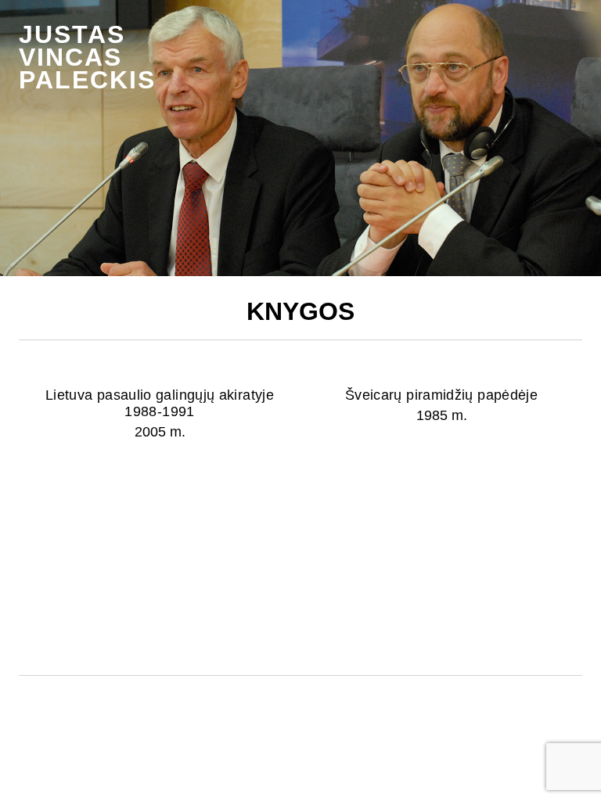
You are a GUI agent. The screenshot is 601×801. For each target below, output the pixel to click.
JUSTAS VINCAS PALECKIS (87, 57)
